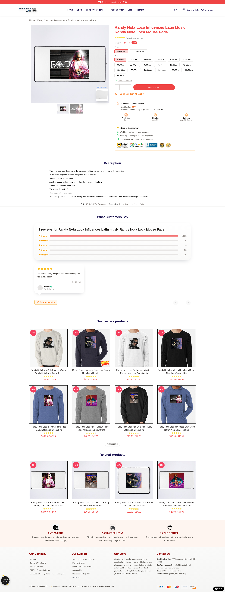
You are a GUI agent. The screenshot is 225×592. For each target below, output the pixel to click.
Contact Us (77, 570)
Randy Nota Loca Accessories (51, 20)
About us (33, 559)
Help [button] (220, 589)
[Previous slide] (33, 64)
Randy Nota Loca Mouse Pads (82, 20)
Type (117, 47)
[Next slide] (106, 64)
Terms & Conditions (38, 563)
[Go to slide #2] (76, 109)
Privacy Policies (36, 566)
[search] (175, 9)
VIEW (48, 364)
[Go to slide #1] (63, 109)
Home (32, 20)
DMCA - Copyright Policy (40, 570)
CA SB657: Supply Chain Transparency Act (47, 574)
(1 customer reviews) (134, 38)
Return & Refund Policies (82, 566)
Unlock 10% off (5, 580)
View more (112, 444)
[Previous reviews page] (175, 302)
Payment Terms (78, 563)
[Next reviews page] (188, 302)
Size (116, 55)
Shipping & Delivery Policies (83, 559)
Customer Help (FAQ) (81, 574)
